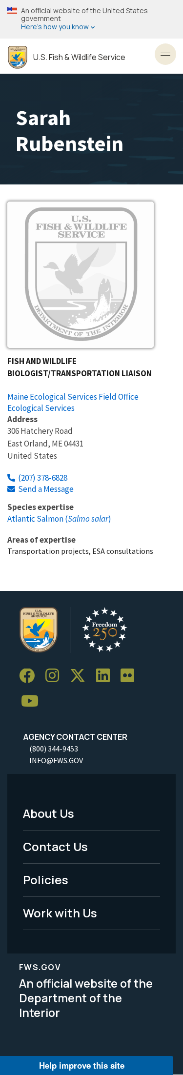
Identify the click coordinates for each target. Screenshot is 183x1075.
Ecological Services (41, 408)
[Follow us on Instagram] (55, 676)
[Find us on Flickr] (131, 676)
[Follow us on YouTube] (33, 701)
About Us (48, 813)
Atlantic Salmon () (59, 518)
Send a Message (46, 489)
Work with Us (60, 913)
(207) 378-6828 (42, 477)
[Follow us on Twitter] (81, 676)
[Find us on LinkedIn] (106, 676)
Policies (45, 880)
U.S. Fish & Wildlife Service (79, 57)
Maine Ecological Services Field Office (73, 396)
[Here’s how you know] (91, 19)
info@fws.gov (56, 760)
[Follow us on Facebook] (30, 676)
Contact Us (55, 846)
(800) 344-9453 (53, 748)
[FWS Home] (17, 57)
